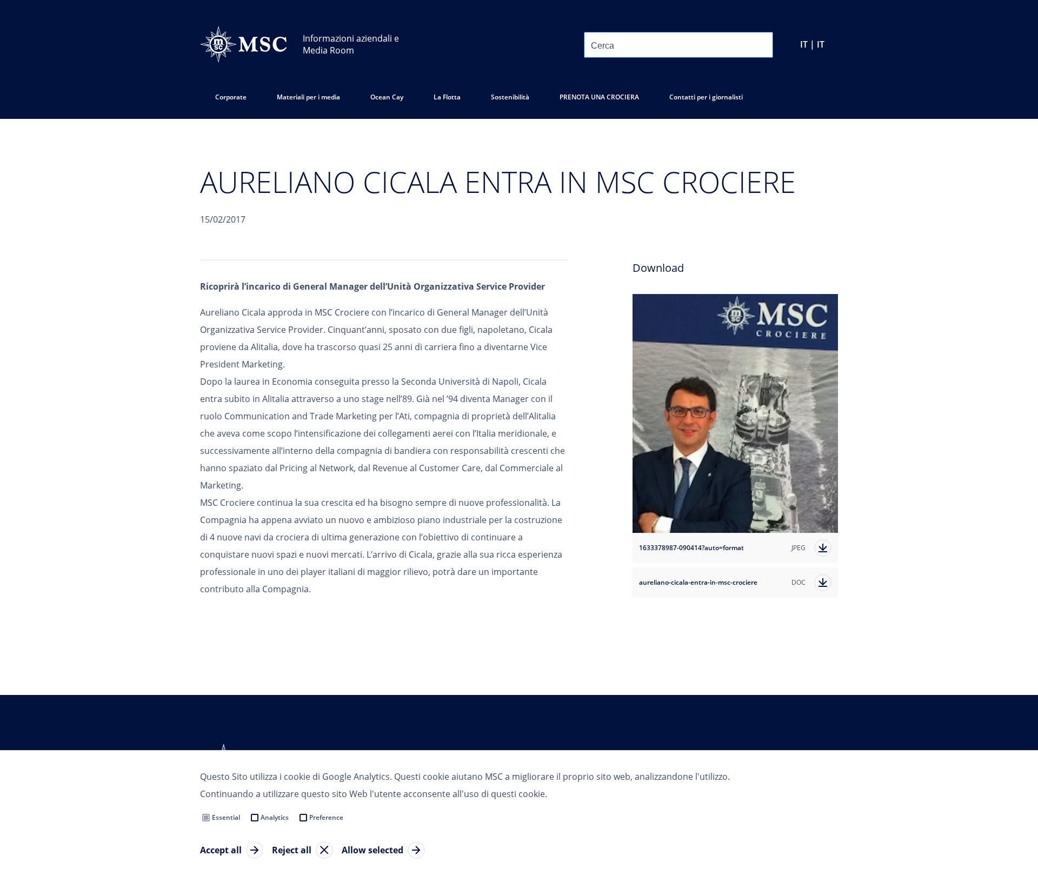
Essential (226, 817)
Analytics (275, 817)
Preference (326, 817)
